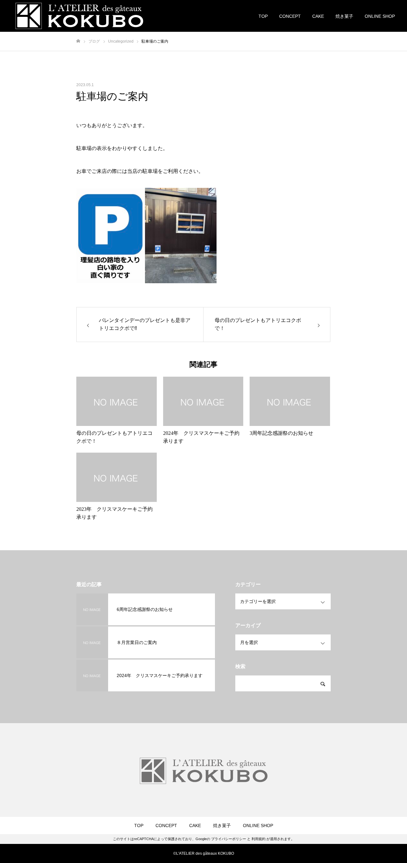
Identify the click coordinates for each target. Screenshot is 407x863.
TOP (263, 16)
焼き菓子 (344, 16)
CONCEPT (290, 16)
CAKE (318, 16)
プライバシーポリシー (228, 839)
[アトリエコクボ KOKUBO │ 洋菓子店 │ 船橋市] (79, 16)
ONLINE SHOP (380, 16)
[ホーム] (78, 41)
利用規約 (259, 839)
